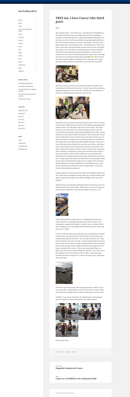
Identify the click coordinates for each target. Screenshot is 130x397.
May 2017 (21, 122)
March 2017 (21, 128)
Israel (20, 46)
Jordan (20, 56)
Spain (20, 68)
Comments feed (22, 146)
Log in (20, 140)
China (20, 26)
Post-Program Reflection (25, 83)
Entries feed (21, 143)
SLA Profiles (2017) (27, 11)
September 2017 (23, 110)
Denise (69, 352)
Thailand (21, 71)
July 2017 (21, 116)
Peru (19, 59)
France (20, 34)
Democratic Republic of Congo (25, 30)
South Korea (22, 65)
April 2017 (21, 125)
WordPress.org (22, 149)
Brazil (20, 23)
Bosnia (20, 20)
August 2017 (21, 113)
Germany (21, 37)
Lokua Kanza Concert (24, 99)
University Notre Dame (13, 2)
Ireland (20, 43)
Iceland (20, 40)
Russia (20, 62)
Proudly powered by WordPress (65, 393)
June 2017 (21, 119)
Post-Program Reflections (25, 86)
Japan (20, 52)
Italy (19, 49)
